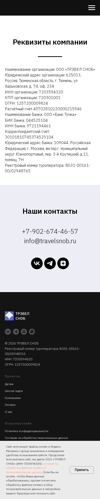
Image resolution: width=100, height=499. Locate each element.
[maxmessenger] (24, 332)
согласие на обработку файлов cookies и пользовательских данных (32, 468)
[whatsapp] (32, 332)
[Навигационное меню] (91, 7)
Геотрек (10, 405)
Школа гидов (14, 391)
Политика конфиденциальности (26, 431)
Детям (9, 384)
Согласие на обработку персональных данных (36, 438)
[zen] (63, 263)
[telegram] (50, 263)
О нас (8, 412)
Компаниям (13, 398)
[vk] (37, 263)
